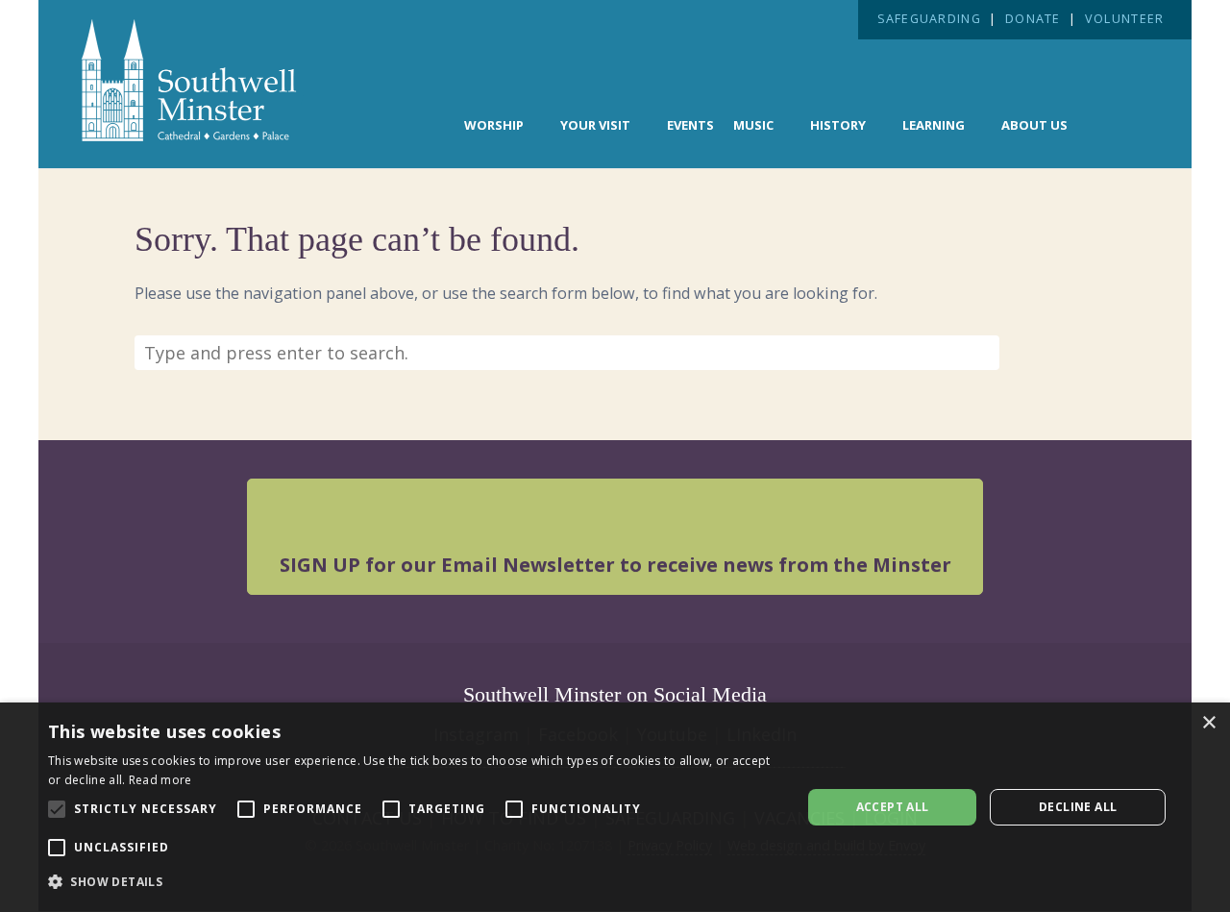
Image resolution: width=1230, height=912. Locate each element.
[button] (413, 882)
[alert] (615, 807)
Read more (160, 780)
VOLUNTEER (1124, 19)
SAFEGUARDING (929, 19)
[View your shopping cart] (1121, 123)
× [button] (1208, 723)
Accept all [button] (892, 807)
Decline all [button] (1078, 807)
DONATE (1033, 19)
